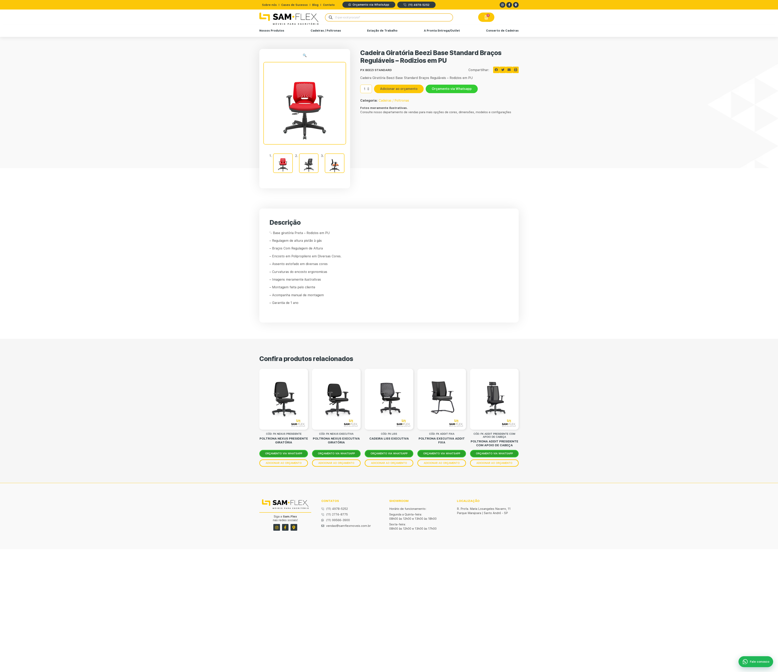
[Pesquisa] (330, 17)
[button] (305, 55)
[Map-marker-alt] (516, 5)
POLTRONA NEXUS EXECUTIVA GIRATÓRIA (336, 440)
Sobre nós (269, 4)
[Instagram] (502, 5)
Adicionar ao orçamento (399, 89)
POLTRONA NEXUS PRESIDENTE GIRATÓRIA (284, 440)
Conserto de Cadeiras (502, 30)
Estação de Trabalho (382, 30)
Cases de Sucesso (294, 4)
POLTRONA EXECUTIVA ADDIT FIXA (442, 440)
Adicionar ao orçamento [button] (284, 462)
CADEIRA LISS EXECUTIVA (389, 438)
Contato (329, 4)
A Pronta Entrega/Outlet (442, 30)
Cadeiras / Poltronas (326, 30)
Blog (315, 4)
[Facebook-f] (509, 5)
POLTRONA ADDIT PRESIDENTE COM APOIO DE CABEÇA (494, 443)
